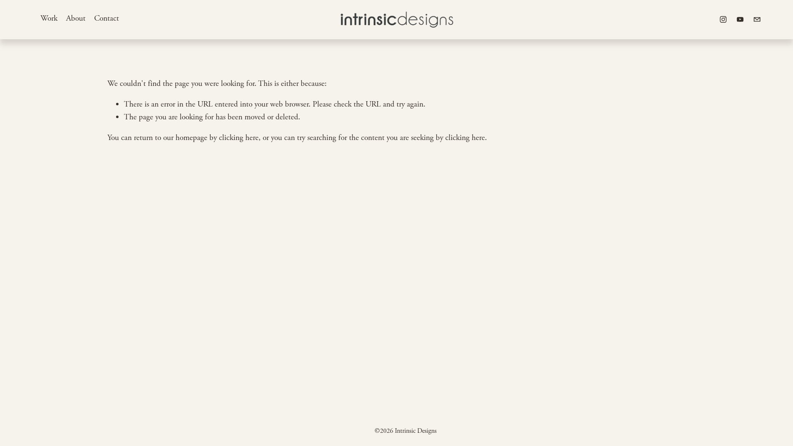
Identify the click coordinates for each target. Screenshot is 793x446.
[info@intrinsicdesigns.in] (757, 19)
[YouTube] (740, 19)
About (75, 18)
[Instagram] (723, 19)
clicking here (239, 138)
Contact (106, 18)
